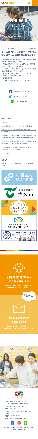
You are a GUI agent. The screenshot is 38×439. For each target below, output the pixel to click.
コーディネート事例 (28, 163)
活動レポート (4, 163)
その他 (3, 165)
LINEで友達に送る (21, 101)
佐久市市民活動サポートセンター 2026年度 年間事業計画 (16, 126)
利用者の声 (18, 163)
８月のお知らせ (5, 122)
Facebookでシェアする (21, 91)
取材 (12, 163)
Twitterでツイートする (21, 96)
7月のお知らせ (5, 153)
